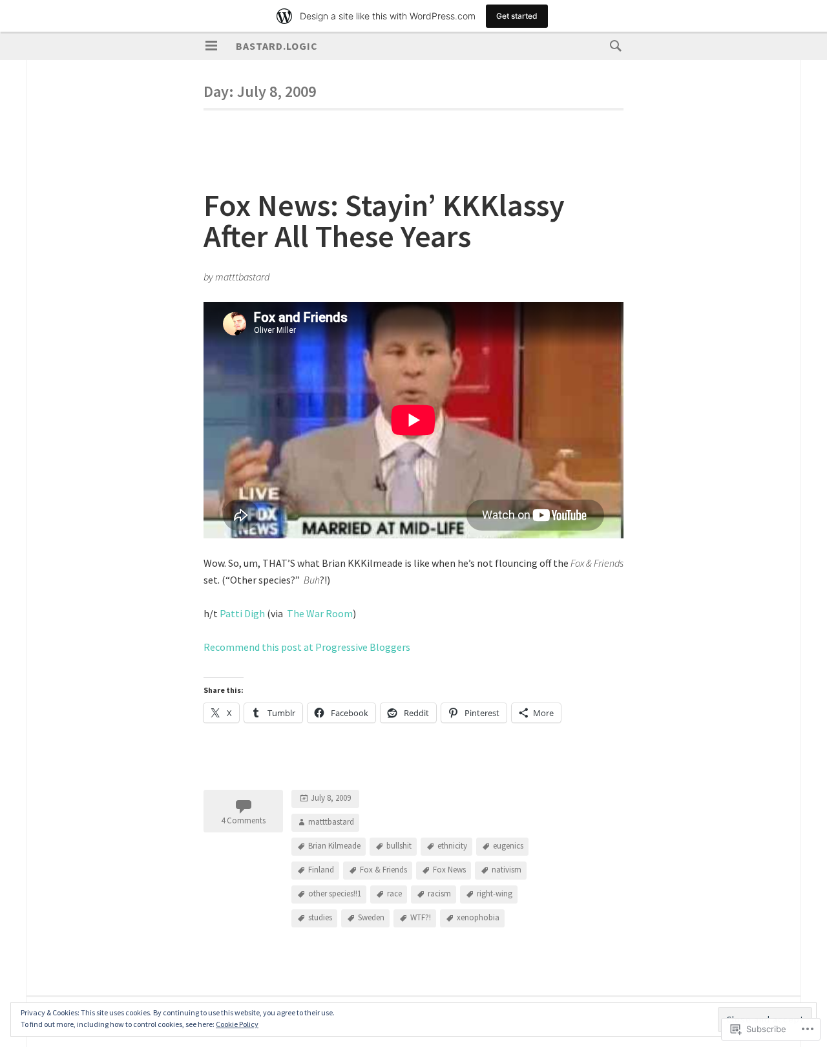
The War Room (320, 613)
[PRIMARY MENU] (211, 46)
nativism (506, 869)
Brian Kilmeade (334, 845)
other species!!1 (334, 893)
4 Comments (243, 820)
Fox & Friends (383, 869)
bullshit (399, 845)
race (394, 893)
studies (320, 917)
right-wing (494, 893)
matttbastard (331, 821)
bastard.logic (277, 45)
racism (439, 893)
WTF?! (420, 917)
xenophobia (478, 917)
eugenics (508, 845)
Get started (517, 16)
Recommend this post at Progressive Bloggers (307, 646)
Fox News (449, 869)
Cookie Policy (237, 1024)
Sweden (371, 917)
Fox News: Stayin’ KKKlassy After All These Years (384, 220)
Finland (321, 869)
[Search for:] (612, 45)
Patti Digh (242, 613)
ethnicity (452, 845)
